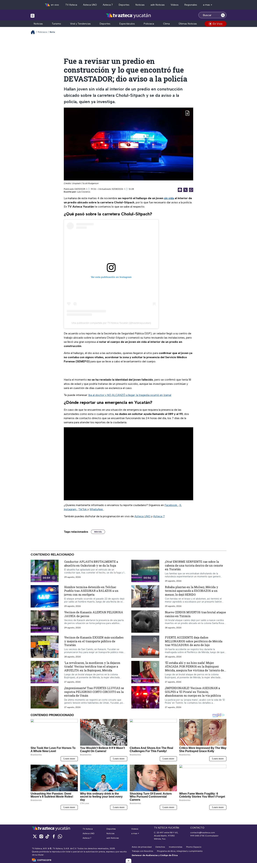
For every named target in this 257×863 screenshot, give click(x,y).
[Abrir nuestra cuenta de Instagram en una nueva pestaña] (41, 836)
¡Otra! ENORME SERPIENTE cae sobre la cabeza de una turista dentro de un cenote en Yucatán (194, 565)
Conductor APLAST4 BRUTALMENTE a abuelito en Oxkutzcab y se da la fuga (91, 563)
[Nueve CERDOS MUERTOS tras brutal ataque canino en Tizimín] (145, 621)
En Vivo (217, 23)
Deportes (124, 4)
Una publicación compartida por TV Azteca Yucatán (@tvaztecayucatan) (111, 322)
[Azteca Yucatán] (128, 15)
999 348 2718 (197, 835)
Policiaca (149, 23)
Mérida (98, 532)
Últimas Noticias (188, 23)
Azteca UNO (90, 4)
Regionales (190, 4)
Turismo (56, 23)
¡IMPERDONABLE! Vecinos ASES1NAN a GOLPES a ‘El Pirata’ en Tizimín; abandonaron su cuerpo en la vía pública (193, 691)
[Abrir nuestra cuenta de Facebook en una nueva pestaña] (54, 836)
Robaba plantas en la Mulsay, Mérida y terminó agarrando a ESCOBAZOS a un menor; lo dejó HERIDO (191, 590)
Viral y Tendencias (80, 23)
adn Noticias (158, 4)
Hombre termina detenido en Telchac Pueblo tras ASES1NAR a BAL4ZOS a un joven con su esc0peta (91, 590)
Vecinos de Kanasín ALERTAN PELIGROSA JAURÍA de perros (93, 614)
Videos (175, 4)
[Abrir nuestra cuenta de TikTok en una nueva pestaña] (47, 836)
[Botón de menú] (32, 15)
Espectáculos (127, 23)
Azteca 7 (108, 4)
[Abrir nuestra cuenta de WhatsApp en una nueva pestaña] (60, 836)
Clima (166, 23)
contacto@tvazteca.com (202, 832)
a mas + (207, 4)
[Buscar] (223, 15)
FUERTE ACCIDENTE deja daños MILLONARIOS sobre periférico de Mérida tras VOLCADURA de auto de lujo (193, 641)
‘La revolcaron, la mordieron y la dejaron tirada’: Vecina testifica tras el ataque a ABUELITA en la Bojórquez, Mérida (92, 666)
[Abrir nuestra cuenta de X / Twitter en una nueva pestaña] (35, 836)
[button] (128, 861)
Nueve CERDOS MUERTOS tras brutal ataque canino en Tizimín (195, 614)
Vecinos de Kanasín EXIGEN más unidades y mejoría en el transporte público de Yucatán (93, 641)
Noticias (140, 4)
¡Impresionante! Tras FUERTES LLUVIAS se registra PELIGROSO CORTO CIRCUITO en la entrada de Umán (94, 691)
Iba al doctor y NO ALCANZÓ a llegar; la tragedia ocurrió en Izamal (129, 395)
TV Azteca (71, 4)
